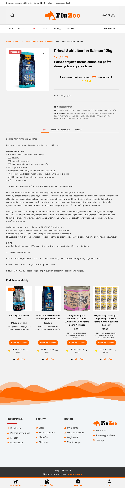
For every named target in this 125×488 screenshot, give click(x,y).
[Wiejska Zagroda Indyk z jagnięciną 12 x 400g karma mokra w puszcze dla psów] (106, 298)
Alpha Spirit (11, 327)
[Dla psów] (15, 481)
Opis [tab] (44, 130)
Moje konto (109, 29)
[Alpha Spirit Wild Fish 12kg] (19, 298)
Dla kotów (46, 485)
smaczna (58, 119)
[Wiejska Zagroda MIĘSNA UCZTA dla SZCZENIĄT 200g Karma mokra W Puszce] (77, 298)
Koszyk (78, 485)
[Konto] (109, 481)
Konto (109, 485)
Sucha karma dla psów (106, 110)
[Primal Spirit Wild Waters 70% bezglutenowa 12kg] (48, 298)
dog (78, 116)
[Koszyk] (78, 481)
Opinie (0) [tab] (78, 130)
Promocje (57, 29)
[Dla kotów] (46, 481)
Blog (44, 29)
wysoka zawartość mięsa (76, 119)
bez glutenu (92, 113)
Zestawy (110, 338)
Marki (32, 29)
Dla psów (69, 110)
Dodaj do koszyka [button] (19, 343)
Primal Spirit (88, 110)
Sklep (21, 29)
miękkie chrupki (88, 116)
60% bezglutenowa (76, 113)
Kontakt (71, 29)
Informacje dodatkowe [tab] (60, 130)
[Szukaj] (12, 15)
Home (10, 29)
